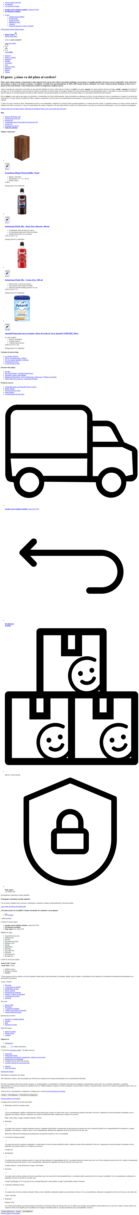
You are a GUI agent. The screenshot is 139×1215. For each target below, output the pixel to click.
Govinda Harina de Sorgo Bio (14, 394)
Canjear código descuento (13, 1012)
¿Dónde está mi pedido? (16, 17)
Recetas (9, 120)
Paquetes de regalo (11, 1025)
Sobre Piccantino (10, 1031)
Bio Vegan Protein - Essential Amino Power (19, 373)
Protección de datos (11, 1055)
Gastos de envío (14, 20)
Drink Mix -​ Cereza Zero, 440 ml (24, 280)
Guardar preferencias (8, 1211)
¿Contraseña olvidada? (12, 1008)
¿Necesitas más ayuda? (12, 996)
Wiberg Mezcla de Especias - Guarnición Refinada (21, 379)
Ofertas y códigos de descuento (15, 994)
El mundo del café (12, 126)
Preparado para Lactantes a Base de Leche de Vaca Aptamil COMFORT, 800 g (41, 333)
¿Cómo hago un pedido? (13, 987)
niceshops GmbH (15, 1050)
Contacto (12, 24)
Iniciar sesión (9, 1005)
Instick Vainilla (9, 389)
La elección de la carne (12, 363)
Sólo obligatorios (13, 1095)
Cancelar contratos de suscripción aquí (17, 1063)
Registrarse (8, 1007)
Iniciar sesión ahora (11, 36)
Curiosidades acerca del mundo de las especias (21, 122)
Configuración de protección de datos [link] (17, 1061)
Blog (6, 1023)
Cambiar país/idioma (19, 1046)
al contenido (9, 4)
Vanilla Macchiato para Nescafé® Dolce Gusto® (20, 387)
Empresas (8, 998)
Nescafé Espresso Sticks (12, 390)
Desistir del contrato (7, 1071)
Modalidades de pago (12, 989)
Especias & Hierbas (13, 117)
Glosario (7, 1021)
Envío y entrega (10, 991)
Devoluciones (13, 18)
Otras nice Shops (10, 1068)
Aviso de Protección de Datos (55, 1091)
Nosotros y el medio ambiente (14, 1019)
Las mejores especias (11, 356)
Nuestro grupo (9, 1033)
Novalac (7, 371)
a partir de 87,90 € (22, 9)
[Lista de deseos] (6, 47)
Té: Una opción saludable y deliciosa (17, 360)
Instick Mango (9, 392)
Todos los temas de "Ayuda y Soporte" (21, 26)
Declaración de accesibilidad (14, 1059)
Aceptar (4, 1095)
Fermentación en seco (12, 362)
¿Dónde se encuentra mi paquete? (15, 1010)
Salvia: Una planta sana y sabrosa (15, 358)
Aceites (8, 124)
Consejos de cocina (12, 118)
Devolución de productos (13, 992)
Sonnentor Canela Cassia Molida (15, 375)
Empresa (7, 1066)
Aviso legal (8, 1054)
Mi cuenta (8, 985)
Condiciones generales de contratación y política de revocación (25, 1057)
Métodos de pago (14, 22)
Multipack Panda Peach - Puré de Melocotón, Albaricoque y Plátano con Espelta (30, 377)
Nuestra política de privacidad (10, 1098)
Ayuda (7, 15)
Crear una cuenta (10, 43)
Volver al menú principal (13, 2)
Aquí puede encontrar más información (13, 906)
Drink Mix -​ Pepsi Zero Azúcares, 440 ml (27, 226)
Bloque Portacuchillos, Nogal (22, 173)
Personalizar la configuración (28, 1095)
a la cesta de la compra (12, 6)
